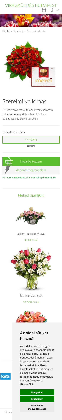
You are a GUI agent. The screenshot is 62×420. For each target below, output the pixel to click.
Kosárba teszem (31, 161)
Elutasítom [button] (37, 399)
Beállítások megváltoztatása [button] (37, 407)
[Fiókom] (57, 10)
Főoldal (5, 31)
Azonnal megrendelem (31, 170)
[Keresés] (51, 10)
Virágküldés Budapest (31, 5)
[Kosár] (44, 10)
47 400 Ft (31, 139)
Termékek (18, 31)
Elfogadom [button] (37, 392)
